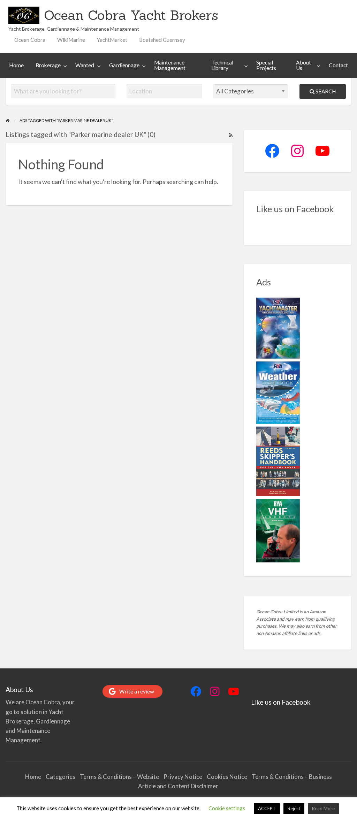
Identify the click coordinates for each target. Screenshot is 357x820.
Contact (338, 65)
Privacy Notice (183, 776)
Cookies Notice (227, 776)
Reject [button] (294, 808)
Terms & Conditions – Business (292, 776)
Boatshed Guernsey (162, 40)
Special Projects (266, 65)
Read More (323, 808)
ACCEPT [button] (267, 808)
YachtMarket (112, 40)
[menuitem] (29, 40)
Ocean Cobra (29, 40)
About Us (303, 65)
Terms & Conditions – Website (119, 776)
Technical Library (222, 65)
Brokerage (48, 65)
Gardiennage (124, 65)
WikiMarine (71, 40)
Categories (60, 776)
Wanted (84, 65)
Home (16, 65)
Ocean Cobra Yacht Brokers (131, 15)
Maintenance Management (169, 65)
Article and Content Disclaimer (178, 786)
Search (325, 91)
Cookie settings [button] (226, 808)
